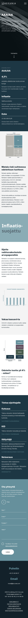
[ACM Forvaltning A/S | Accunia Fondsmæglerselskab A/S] (9, 3)
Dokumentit (14, 602)
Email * (4, 516)
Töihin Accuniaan (14, 608)
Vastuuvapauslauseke (14, 610)
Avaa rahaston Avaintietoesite (10, 434)
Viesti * (4, 529)
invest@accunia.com (14, 583)
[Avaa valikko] (25, 3)
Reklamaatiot (14, 606)
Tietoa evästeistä (14, 604)
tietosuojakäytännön (11, 546)
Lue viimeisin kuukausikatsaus (10, 421)
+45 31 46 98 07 (14, 573)
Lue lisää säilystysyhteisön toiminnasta (13, 452)
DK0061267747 (6, 472)
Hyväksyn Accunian (11, 545)
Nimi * (3, 510)
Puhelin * (4, 523)
